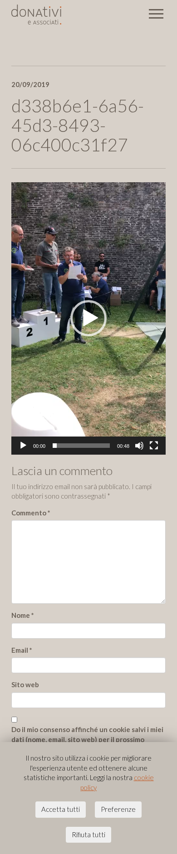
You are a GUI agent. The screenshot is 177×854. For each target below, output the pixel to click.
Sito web (25, 684)
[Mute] (139, 445)
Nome (22, 615)
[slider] (81, 445)
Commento (30, 513)
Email (21, 650)
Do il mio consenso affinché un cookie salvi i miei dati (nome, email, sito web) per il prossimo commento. (87, 739)
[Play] (23, 445)
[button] (88, 318)
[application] (88, 318)
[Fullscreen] (153, 445)
